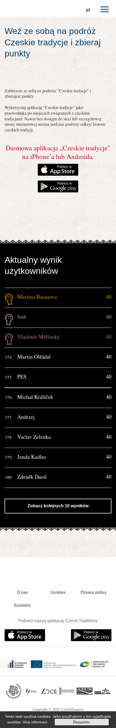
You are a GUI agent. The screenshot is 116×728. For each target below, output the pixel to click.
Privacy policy (94, 592)
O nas (22, 592)
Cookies (58, 592)
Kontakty (22, 605)
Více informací (35, 722)
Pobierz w (64, 167)
